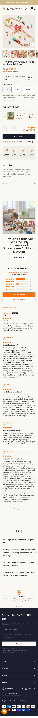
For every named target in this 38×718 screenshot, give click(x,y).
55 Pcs (17, 89)
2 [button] (18, 509)
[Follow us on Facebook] (22, 688)
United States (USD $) (11, 694)
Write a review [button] (19, 295)
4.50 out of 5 (24, 272)
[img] (7, 318)
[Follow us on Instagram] (26, 688)
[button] (7, 72)
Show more (7, 176)
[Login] (26, 9)
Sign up (19, 644)
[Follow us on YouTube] (33, 688)
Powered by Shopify (20, 701)
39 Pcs (7, 89)
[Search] (22, 9)
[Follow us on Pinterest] (30, 688)
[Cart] (30, 9)
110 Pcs (27, 89)
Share (5, 189)
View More (19, 257)
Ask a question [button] (19, 300)
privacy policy (8, 637)
